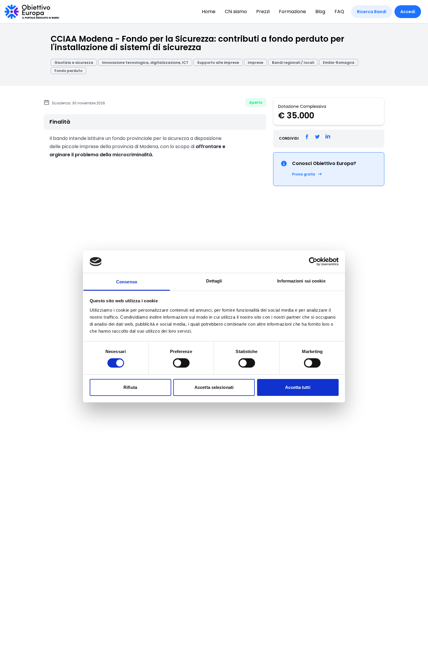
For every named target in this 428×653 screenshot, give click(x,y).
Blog (320, 11)
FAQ (339, 11)
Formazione (292, 11)
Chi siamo (236, 11)
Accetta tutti (297, 387)
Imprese (255, 62)
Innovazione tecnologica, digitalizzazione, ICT (145, 62)
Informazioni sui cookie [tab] (301, 280)
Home (208, 11)
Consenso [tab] (126, 281)
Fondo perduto (68, 70)
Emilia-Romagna (338, 62)
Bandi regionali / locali (293, 62)
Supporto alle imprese (218, 62)
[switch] (181, 363)
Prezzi (263, 11)
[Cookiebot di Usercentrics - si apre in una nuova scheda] (313, 261)
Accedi (407, 12)
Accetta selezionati (214, 387)
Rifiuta (130, 387)
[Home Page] (32, 12)
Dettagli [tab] (214, 280)
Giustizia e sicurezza (73, 62)
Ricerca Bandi (371, 12)
